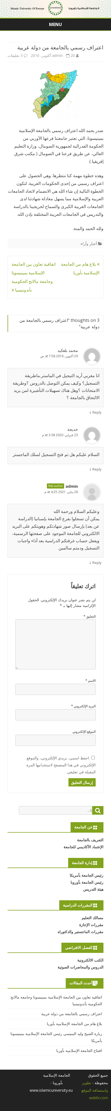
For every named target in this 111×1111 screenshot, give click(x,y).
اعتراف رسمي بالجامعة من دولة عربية (71, 1013)
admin (57, 55)
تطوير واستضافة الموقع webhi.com (94, 1090)
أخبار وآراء (89, 243)
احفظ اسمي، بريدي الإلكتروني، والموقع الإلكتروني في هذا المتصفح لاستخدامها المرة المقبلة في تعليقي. (61, 764)
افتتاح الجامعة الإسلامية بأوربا (79, 1050)
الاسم (90, 680)
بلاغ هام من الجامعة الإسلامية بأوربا (74, 1023)
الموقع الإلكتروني (84, 731)
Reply (97, 412)
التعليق (90, 616)
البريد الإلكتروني (83, 706)
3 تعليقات (15, 55)
